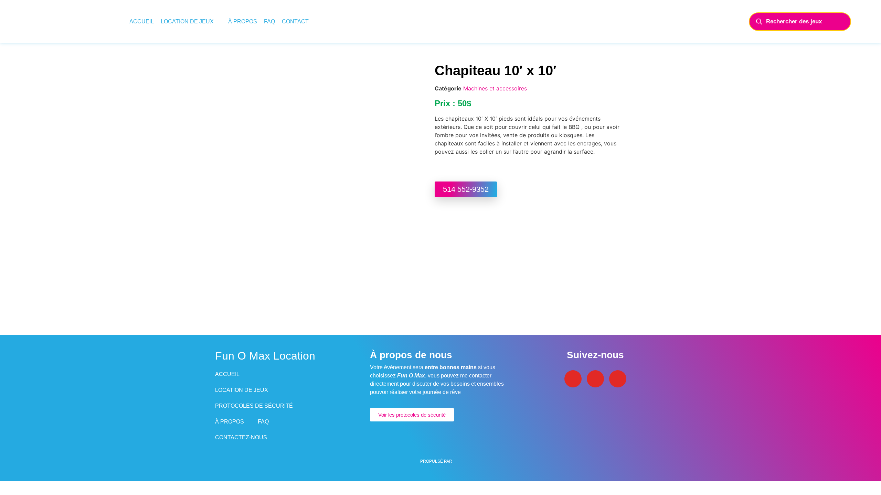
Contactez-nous (241, 437)
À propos (242, 21)
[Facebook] (573, 378)
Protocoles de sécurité (254, 406)
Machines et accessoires (495, 88)
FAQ (269, 21)
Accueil (141, 21)
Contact (295, 21)
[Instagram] (595, 378)
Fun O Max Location (265, 356)
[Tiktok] (617, 378)
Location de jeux (187, 21)
